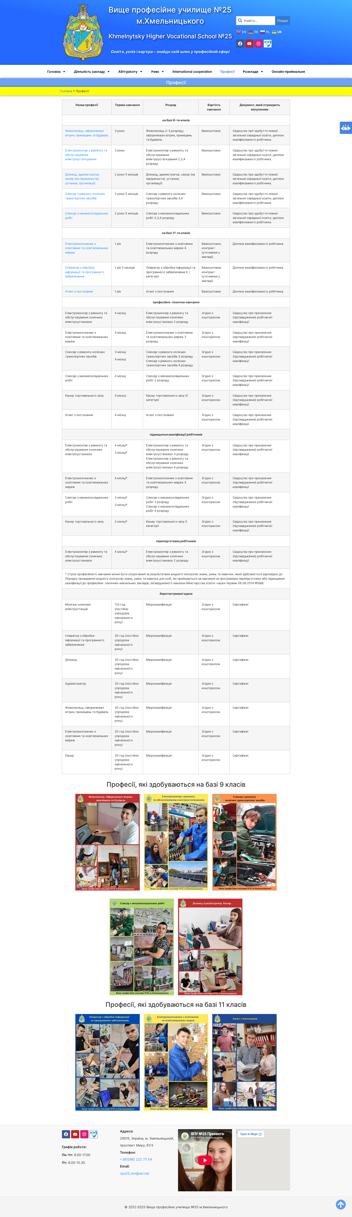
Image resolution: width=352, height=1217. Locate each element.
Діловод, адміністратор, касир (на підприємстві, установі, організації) (82, 179)
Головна (53, 72)
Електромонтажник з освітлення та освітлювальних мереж (86, 248)
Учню (155, 72)
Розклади (250, 72)
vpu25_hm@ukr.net (134, 1173)
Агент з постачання (79, 291)
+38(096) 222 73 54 (136, 1159)
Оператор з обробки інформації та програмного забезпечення (84, 272)
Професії (227, 72)
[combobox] (255, 20)
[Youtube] (249, 44)
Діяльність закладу (89, 72)
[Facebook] (240, 44)
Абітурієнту (128, 72)
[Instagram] (258, 44)
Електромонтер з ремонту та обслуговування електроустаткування (86, 155)
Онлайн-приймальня (288, 72)
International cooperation (192, 72)
